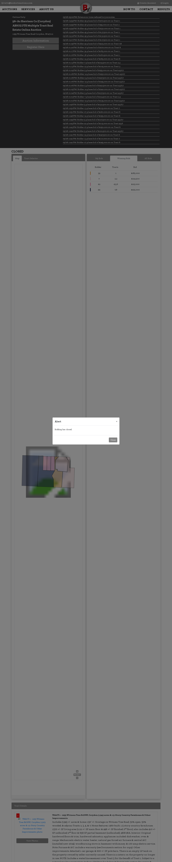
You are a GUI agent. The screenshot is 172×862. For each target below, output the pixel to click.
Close (113, 440)
